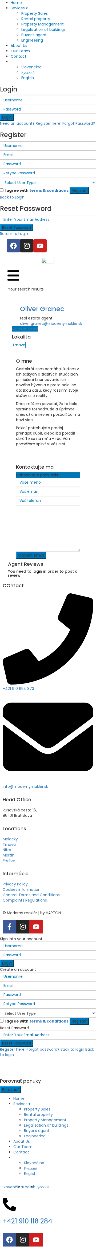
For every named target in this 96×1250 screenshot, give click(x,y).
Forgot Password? (78, 123)
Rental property (35, 18)
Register (79, 190)
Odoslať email (25, 329)
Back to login (72, 1049)
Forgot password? (43, 1049)
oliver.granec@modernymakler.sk (51, 323)
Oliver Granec (42, 308)
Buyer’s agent (34, 35)
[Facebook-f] (9, 926)
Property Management (42, 24)
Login (7, 117)
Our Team (20, 51)
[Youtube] (40, 245)
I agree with (37, 190)
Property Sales (34, 13)
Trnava (18, 345)
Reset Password (16, 227)
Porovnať (10, 1089)
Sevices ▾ (19, 8)
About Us (19, 45)
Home (16, 2)
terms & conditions (49, 190)
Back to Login (12, 197)
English (27, 77)
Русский (28, 72)
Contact (18, 56)
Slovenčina (31, 67)
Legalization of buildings (43, 29)
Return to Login (14, 233)
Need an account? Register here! (30, 123)
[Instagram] (26, 245)
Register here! (13, 1049)
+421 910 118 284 (27, 1221)
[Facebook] (13, 245)
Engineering (32, 40)
